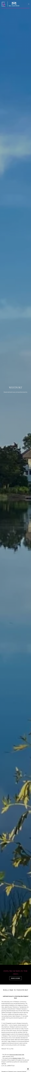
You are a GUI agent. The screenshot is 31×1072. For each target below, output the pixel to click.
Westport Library (17, 1058)
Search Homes (15, 978)
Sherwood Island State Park (16, 1054)
